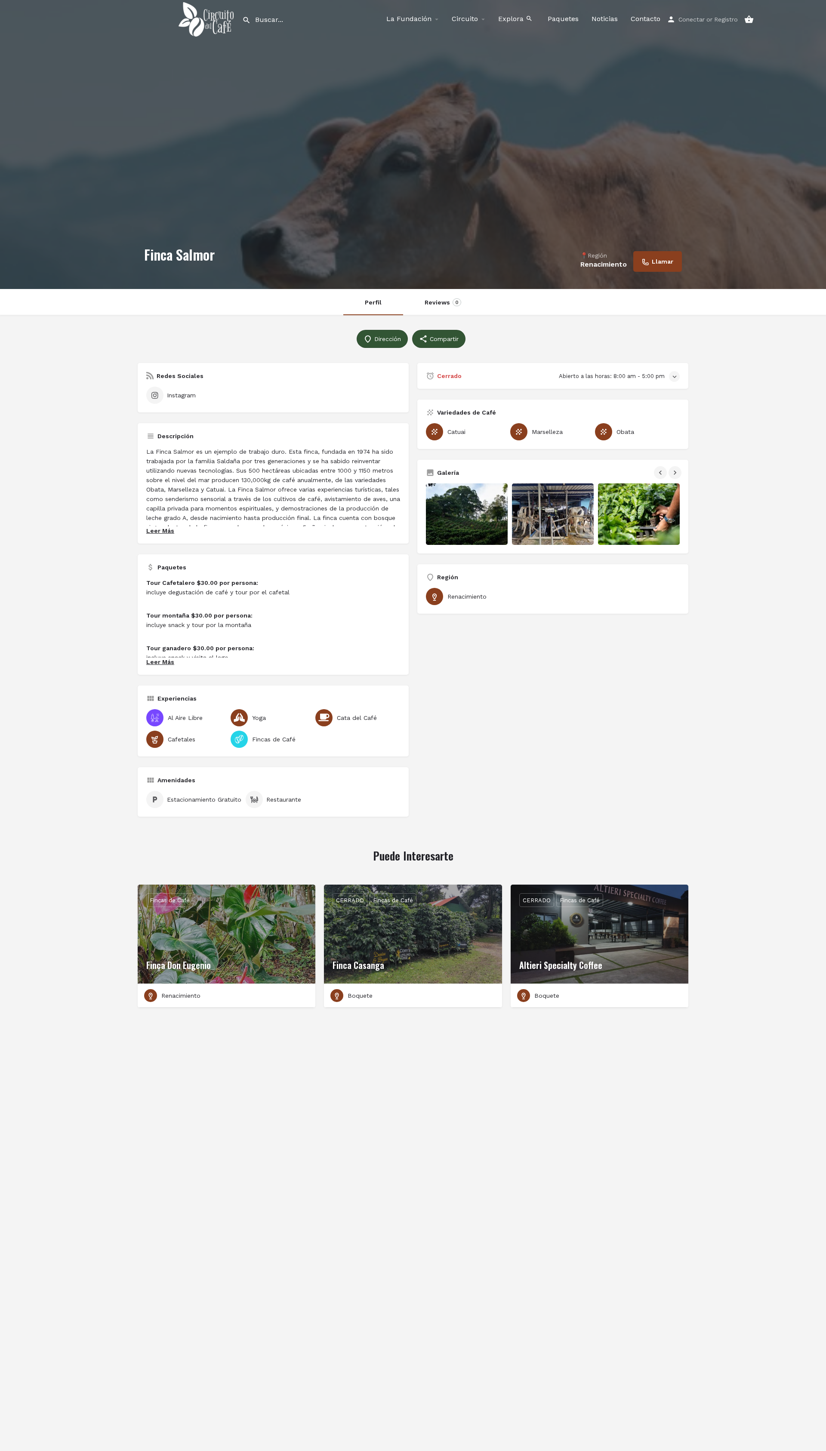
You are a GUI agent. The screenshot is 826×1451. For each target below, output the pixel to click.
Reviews (442, 302)
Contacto (645, 19)
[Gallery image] (467, 514)
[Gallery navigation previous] (661, 472)
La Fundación (408, 19)
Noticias (605, 19)
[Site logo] (207, 18)
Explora (512, 19)
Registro (726, 19)
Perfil (373, 302)
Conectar (691, 19)
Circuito (465, 19)
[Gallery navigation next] (676, 472)
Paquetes (563, 19)
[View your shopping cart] (749, 19)
